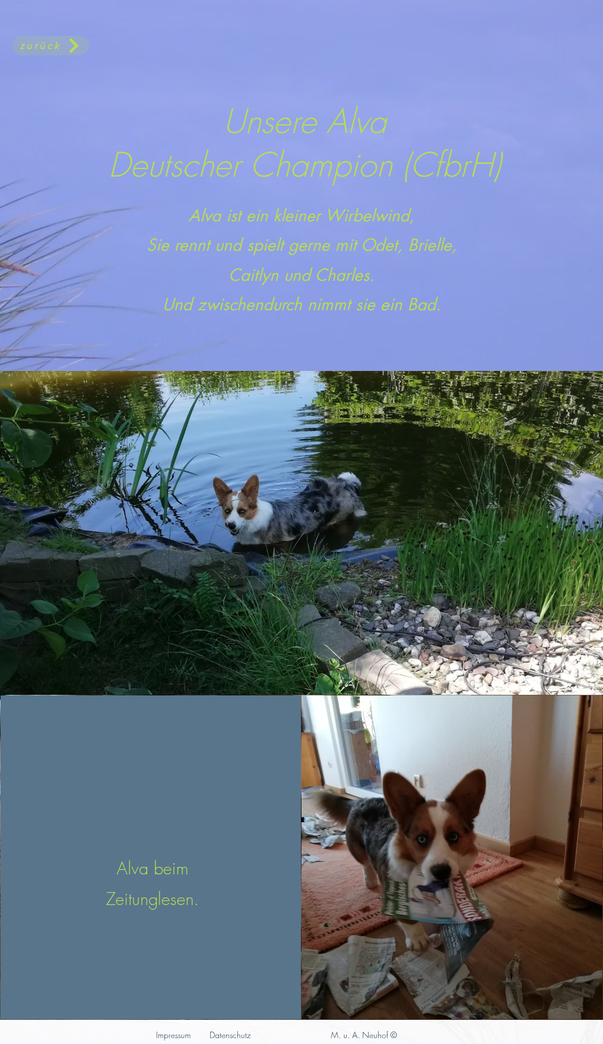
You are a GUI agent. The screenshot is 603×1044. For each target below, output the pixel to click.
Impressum (173, 1034)
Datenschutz (230, 1034)
